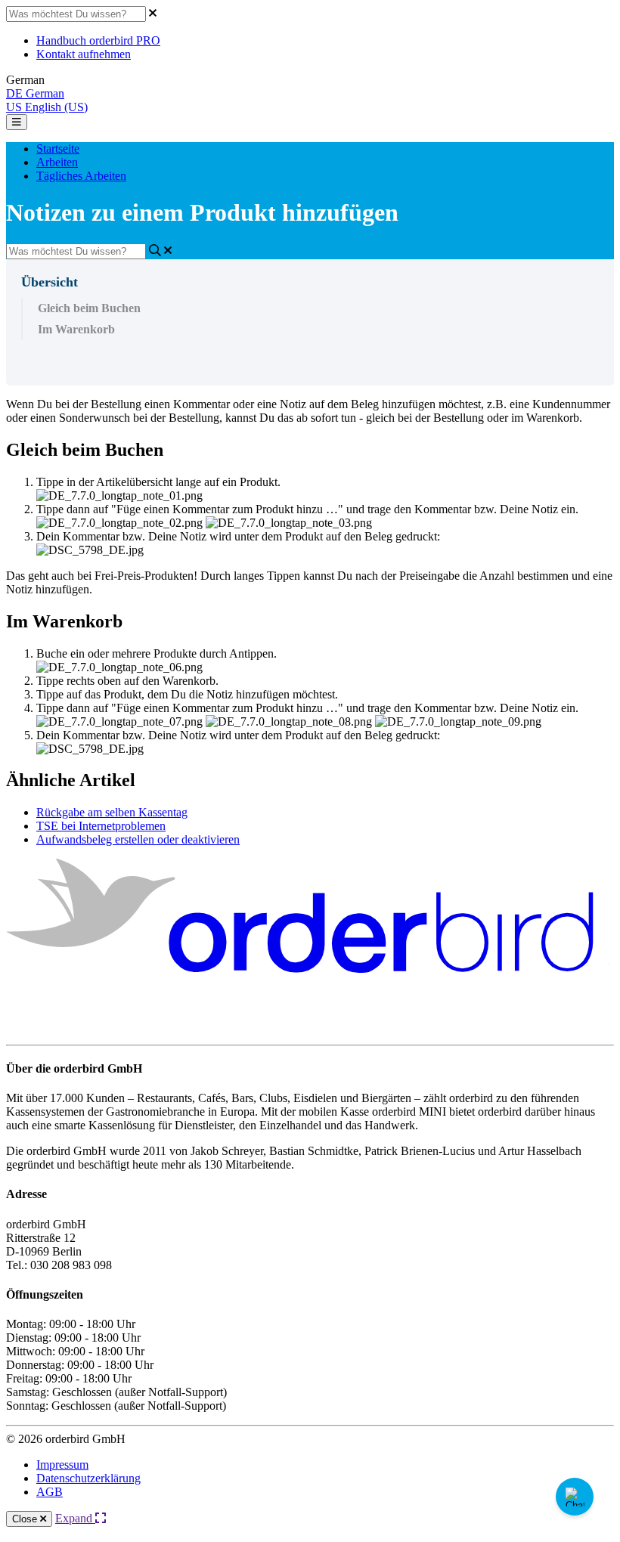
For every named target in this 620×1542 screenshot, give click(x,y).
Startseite (57, 148)
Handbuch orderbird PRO (98, 40)
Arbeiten (57, 162)
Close (26, 1519)
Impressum (62, 1464)
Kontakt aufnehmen (83, 54)
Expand (75, 1518)
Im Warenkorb (76, 329)
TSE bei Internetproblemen (101, 825)
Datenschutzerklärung (88, 1478)
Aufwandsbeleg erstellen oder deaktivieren (138, 839)
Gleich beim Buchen (89, 308)
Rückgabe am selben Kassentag (112, 812)
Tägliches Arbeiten (81, 175)
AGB (49, 1491)
